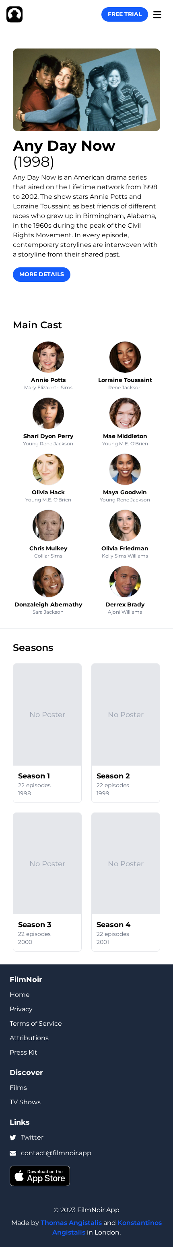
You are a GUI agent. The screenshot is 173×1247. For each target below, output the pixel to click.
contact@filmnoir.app (56, 1153)
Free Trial (125, 14)
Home (20, 994)
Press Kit (23, 1052)
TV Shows (25, 1102)
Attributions (29, 1038)
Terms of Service (36, 1023)
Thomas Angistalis (71, 1223)
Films (18, 1087)
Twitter (32, 1137)
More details (41, 274)
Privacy (21, 1009)
